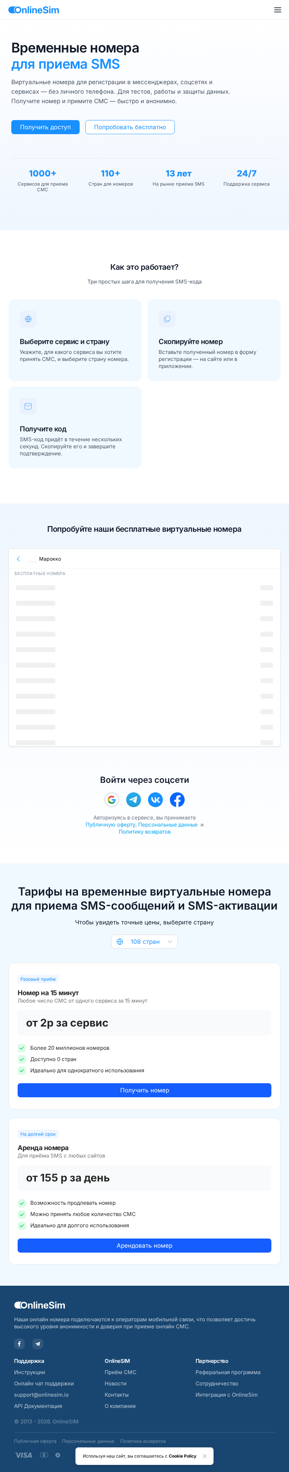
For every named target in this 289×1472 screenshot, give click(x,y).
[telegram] (133, 799)
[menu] (278, 10)
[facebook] (177, 799)
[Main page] (33, 10)
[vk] (155, 799)
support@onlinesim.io (41, 1394)
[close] (205, 1456)
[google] (111, 799)
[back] (18, 559)
